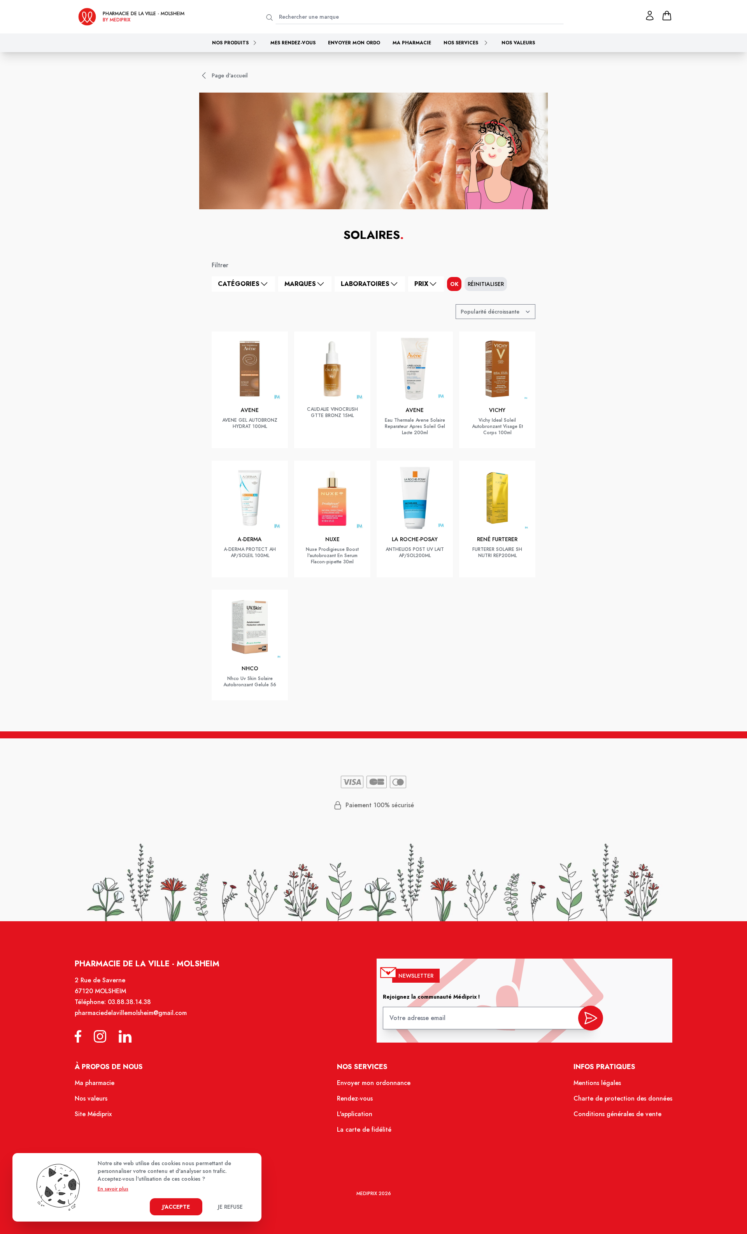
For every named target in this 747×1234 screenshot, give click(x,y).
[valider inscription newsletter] (590, 1018)
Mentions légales (597, 1082)
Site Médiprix (93, 1114)
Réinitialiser (486, 284)
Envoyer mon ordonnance (373, 1082)
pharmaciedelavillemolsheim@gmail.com (131, 1012)
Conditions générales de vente (617, 1114)
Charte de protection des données (622, 1098)
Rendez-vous (355, 1098)
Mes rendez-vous (293, 42)
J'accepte (176, 1207)
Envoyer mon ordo (354, 42)
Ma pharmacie (412, 42)
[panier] (666, 15)
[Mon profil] (649, 15)
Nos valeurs (518, 42)
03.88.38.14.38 (129, 1001)
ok (454, 284)
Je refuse (230, 1207)
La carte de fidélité (364, 1129)
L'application (354, 1114)
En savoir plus (113, 1189)
